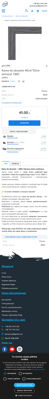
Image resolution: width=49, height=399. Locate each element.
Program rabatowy (9, 280)
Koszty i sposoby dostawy (11, 307)
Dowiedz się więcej (38, 369)
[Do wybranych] (19, 81)
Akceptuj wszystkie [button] (24, 385)
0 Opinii (12, 81)
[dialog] (24, 376)
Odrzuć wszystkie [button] (24, 390)
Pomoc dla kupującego (14, 293)
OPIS (6, 164)
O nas (4, 273)
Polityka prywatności (10, 288)
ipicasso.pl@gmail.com (38, 6)
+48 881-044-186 (40, 3)
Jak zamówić (6, 300)
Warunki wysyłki (12, 138)
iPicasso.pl (7, 266)
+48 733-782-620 (12, 329)
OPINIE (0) (15, 164)
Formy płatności (8, 303)
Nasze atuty (6, 277)
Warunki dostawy (12, 144)
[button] (24, 395)
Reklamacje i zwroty (9, 311)
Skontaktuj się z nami (13, 319)
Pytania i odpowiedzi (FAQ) (12, 315)
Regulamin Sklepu (8, 284)
